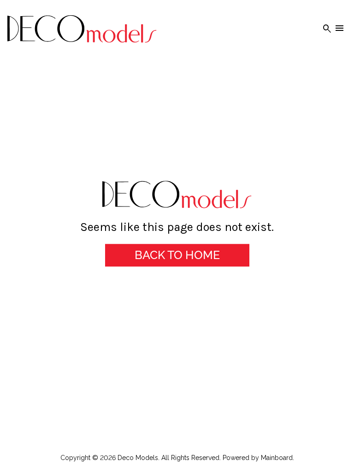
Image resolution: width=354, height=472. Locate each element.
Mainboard (277, 457)
